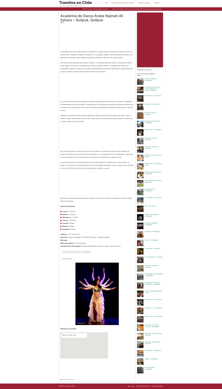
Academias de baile (68, 379)
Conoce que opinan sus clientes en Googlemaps (76, 251)
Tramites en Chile (75, 2)
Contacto (156, 3)
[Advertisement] (97, 38)
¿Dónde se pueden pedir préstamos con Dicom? (95, 9)
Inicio (106, 3)
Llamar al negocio (67, 258)
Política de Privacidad (143, 386)
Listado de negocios (144, 3)
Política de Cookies (157, 386)
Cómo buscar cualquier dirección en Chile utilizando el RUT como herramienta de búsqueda (136, 9)
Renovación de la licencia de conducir (123, 3)
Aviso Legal (131, 386)
